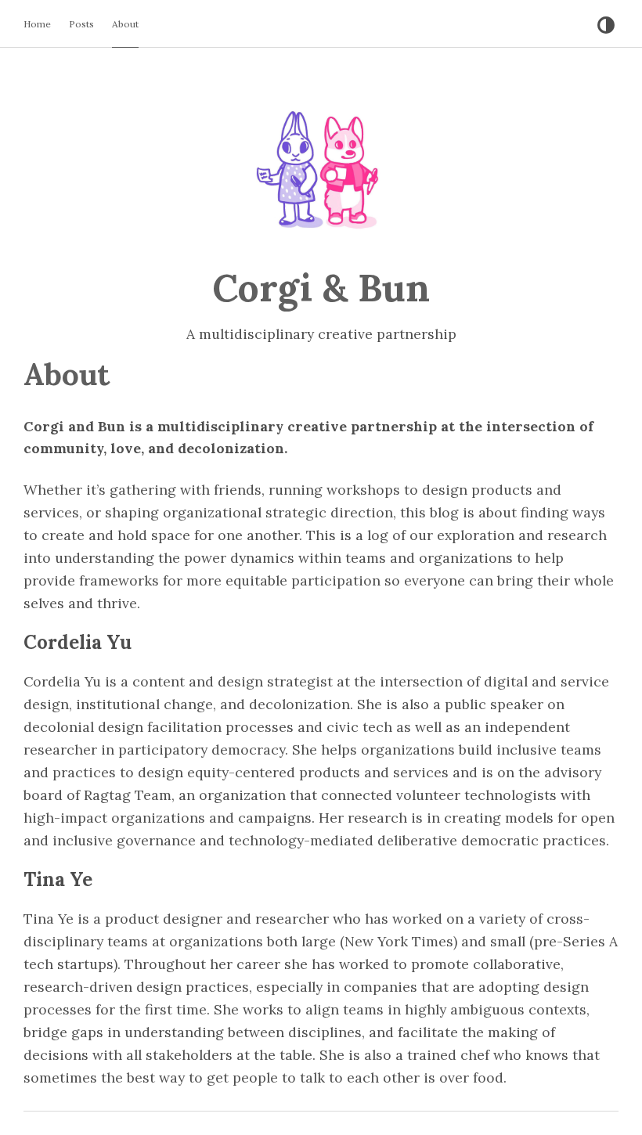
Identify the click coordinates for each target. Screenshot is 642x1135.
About (125, 24)
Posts (81, 24)
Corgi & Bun (321, 288)
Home (37, 24)
